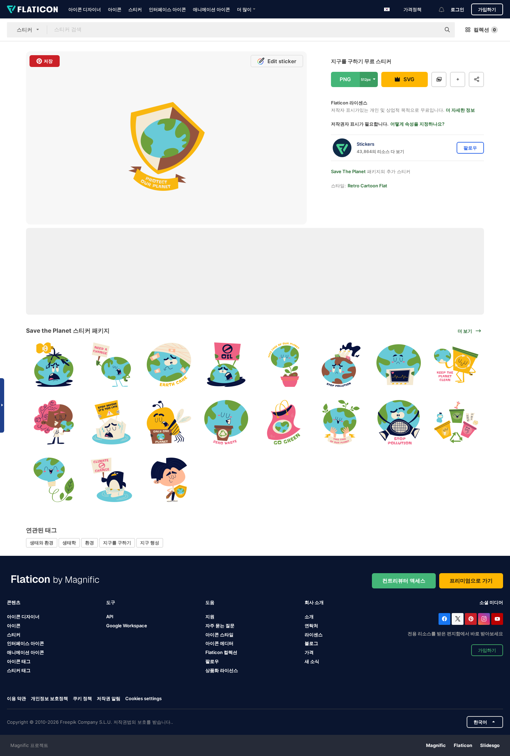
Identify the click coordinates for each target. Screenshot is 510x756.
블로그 (311, 643)
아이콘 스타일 (219, 634)
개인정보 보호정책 (49, 698)
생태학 (69, 542)
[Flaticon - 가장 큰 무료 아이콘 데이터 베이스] (32, 9)
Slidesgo (490, 745)
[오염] (54, 364)
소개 (309, 616)
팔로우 (212, 661)
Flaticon (463, 745)
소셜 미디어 (491, 602)
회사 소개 (314, 602)
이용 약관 (16, 698)
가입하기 (487, 9)
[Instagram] (484, 619)
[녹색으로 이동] (284, 422)
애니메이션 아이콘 (211, 9)
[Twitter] (458, 619)
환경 (89, 542)
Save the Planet (348, 171)
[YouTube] (497, 619)
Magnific (436, 745)
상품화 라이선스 (221, 670)
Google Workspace (126, 625)
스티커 (135, 9)
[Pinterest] (471, 619)
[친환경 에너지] (54, 479)
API (109, 616)
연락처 (311, 625)
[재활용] (226, 422)
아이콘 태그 (19, 661)
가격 (309, 652)
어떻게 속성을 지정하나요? (417, 124)
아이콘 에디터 (219, 643)
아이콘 (114, 9)
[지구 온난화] (111, 422)
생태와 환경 (41, 542)
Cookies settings (143, 698)
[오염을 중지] (341, 364)
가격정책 (412, 9)
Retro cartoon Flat (367, 185)
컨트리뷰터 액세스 (403, 580)
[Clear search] (432, 29)
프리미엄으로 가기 (471, 580)
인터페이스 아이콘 (167, 9)
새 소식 (312, 661)
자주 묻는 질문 (220, 625)
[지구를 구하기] (111, 364)
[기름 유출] (226, 364)
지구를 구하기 (117, 542)
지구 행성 (149, 542)
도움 (209, 602)
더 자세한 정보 (460, 110)
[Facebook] (444, 619)
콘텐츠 (13, 602)
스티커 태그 (19, 670)
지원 (209, 616)
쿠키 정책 (82, 698)
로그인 (457, 9)
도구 (110, 602)
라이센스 (314, 634)
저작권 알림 (108, 698)
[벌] (168, 422)
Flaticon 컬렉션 (221, 652)
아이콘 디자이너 (84, 9)
